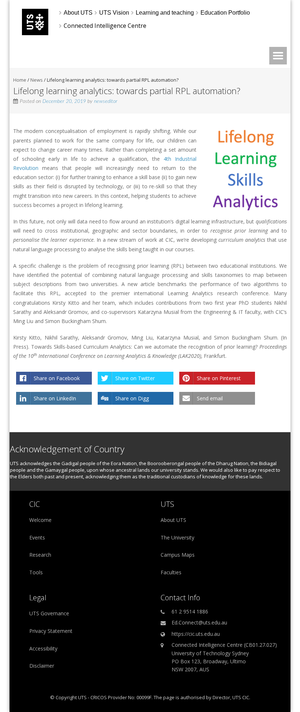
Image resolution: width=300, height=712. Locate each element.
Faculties (171, 572)
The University (177, 537)
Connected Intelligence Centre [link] (105, 25)
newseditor (105, 101)
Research (40, 554)
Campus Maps (178, 554)
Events (37, 537)
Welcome (40, 519)
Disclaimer (41, 665)
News (36, 80)
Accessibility (43, 648)
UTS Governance (49, 613)
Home (19, 80)
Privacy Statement (50, 630)
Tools (36, 572)
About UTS (173, 519)
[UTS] (35, 33)
